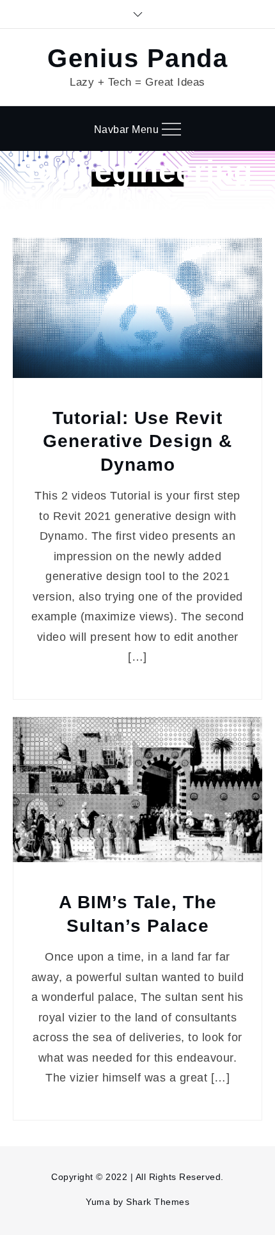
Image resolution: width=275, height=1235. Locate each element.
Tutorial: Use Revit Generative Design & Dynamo (137, 441)
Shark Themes (157, 1202)
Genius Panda (137, 58)
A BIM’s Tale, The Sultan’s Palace (138, 913)
